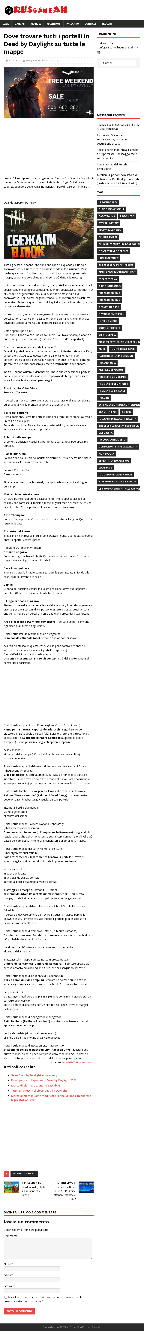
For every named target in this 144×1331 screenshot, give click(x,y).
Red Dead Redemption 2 (113, 384)
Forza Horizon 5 (109, 300)
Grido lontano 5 (110, 286)
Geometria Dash (109, 307)
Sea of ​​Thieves (108, 411)
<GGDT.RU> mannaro (80, 1062)
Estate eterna (108, 279)
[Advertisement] (49, 148)
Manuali (19, 23)
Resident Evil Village (112, 390)
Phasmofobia (107, 362)
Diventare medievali (111, 314)
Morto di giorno (24, 1173)
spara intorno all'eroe (114, 460)
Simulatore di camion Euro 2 (117, 272)
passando (72, 23)
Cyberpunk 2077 (108, 223)
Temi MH (96, 1327)
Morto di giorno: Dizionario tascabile (35, 1085)
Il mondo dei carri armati (115, 474)
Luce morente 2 (108, 258)
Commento (11, 1236)
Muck (102, 349)
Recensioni (53, 23)
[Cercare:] (118, 63)
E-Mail (7, 1275)
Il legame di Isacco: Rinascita (117, 418)
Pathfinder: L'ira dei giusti (116, 356)
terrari (126, 411)
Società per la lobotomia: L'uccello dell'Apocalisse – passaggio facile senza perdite (118, 154)
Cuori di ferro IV (109, 328)
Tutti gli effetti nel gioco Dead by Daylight (39, 1090)
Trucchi (107, 23)
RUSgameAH (33, 60)
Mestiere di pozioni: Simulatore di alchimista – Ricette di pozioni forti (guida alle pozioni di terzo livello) (118, 179)
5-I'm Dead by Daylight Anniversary (34, 1075)
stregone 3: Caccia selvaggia (117, 481)
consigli (90, 23)
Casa (6, 23)
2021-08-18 (15, 60)
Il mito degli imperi (123, 349)
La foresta (105, 432)
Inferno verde (108, 321)
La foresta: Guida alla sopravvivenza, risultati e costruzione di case (112, 139)
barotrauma (107, 216)
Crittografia (107, 335)
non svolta (106, 453)
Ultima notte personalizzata (118, 446)
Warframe (105, 467)
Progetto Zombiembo (113, 377)
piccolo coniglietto (112, 439)
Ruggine (104, 397)
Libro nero (127, 216)
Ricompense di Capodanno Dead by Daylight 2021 (43, 1080)
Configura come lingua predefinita (117, 47)
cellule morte (108, 237)
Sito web (9, 1286)
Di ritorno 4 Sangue (111, 209)
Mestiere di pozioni (111, 369)
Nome (7, 1264)
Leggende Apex (108, 202)
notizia (36, 23)
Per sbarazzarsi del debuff (116, 265)
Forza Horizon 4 (109, 293)
